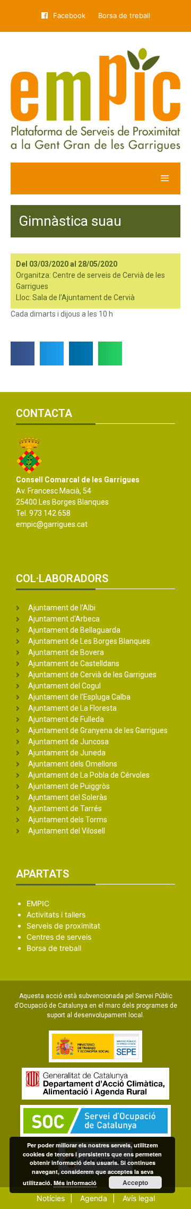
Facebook (69, 15)
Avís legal (139, 1198)
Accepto (135, 1182)
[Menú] (95, 178)
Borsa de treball (124, 15)
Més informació (75, 1183)
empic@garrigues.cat (52, 524)
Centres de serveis (59, 936)
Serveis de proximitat (63, 925)
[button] (22, 353)
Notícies (51, 1198)
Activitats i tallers (56, 914)
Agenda (93, 1198)
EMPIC (38, 903)
